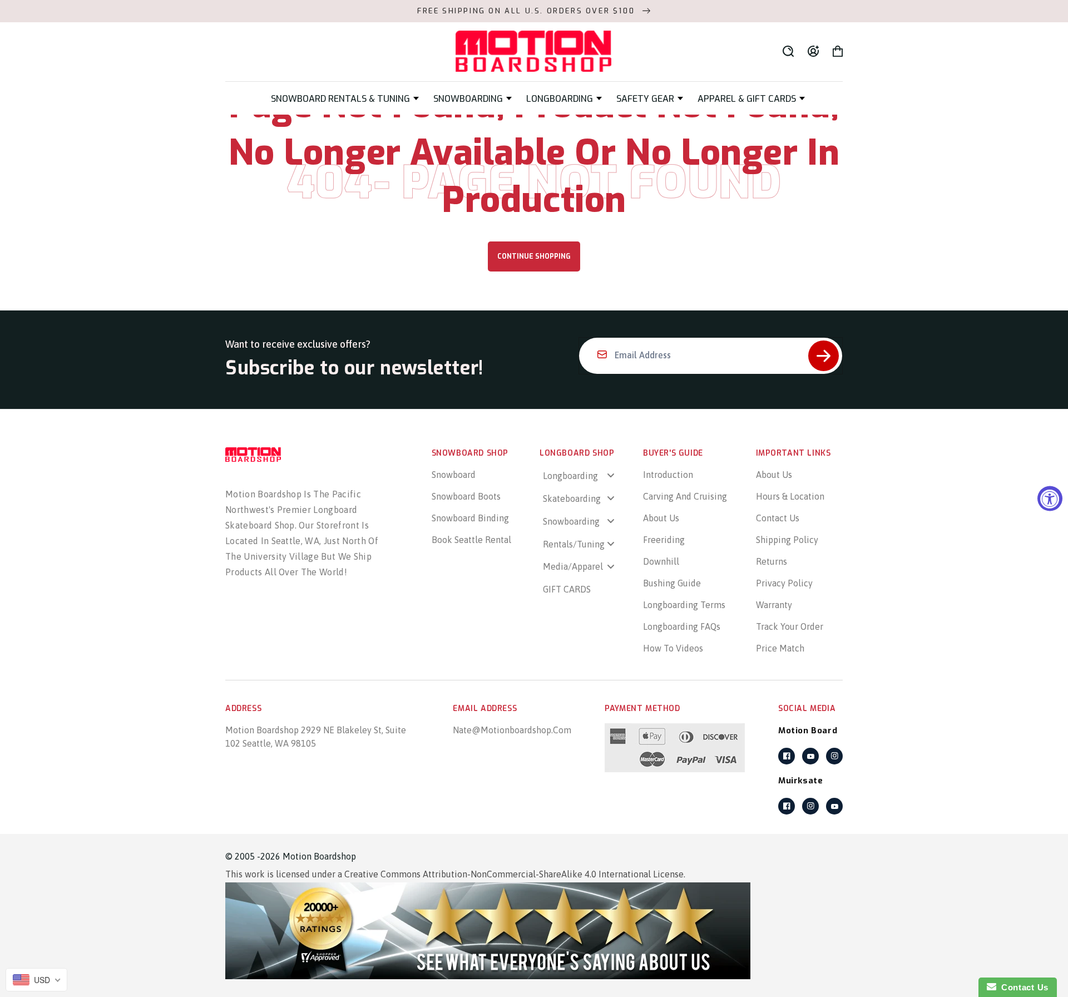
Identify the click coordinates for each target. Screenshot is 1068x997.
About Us (661, 518)
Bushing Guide (672, 583)
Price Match (780, 648)
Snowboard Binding (470, 518)
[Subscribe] (823, 355)
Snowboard (454, 475)
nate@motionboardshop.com (512, 730)
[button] (345, 98)
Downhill (661, 561)
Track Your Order (789, 626)
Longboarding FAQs (681, 626)
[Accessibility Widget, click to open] (1049, 498)
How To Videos (673, 648)
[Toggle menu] (611, 475)
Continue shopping (534, 256)
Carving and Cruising (685, 496)
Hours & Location (790, 496)
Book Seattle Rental (471, 540)
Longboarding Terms (684, 605)
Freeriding (664, 540)
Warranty (774, 605)
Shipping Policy (787, 540)
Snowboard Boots (466, 496)
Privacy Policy (784, 583)
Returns (771, 561)
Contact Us (777, 518)
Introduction (668, 475)
